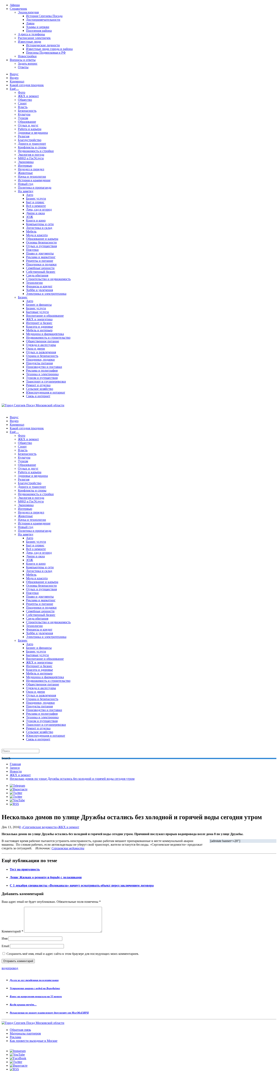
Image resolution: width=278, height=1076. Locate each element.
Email (5, 946)
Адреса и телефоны (31, 34)
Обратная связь (20, 1029)
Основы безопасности (41, 242)
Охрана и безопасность (42, 356)
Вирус (14, 74)
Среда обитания (37, 275)
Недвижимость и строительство (48, 337)
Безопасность (27, 110)
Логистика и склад (39, 228)
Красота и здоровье (39, 326)
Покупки (32, 249)
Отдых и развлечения (41, 352)
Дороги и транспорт (32, 143)
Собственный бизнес (40, 271)
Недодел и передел (31, 169)
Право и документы (40, 253)
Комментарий (12, 931)
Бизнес (22, 297)
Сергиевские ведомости (67, 848)
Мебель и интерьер (39, 330)
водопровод (10, 968)
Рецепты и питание (39, 260)
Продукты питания (39, 363)
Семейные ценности (40, 268)
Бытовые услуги (37, 312)
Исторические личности (43, 45)
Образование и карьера (42, 238)
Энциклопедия (28, 12)
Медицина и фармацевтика (45, 334)
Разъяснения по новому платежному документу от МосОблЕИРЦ (49, 1012)
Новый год (25, 184)
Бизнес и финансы (39, 304)
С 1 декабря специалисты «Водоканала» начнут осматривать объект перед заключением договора (82, 885)
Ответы (23, 67)
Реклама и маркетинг (41, 257)
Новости (16, 771)
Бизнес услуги (36, 198)
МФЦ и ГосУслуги (31, 158)
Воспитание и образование (45, 315)
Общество (25, 99)
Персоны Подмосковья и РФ (46, 52)
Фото (21, 92)
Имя (5, 938)
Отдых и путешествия (41, 246)
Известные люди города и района (49, 49)
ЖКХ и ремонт (28, 96)
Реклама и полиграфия (42, 370)
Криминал (17, 81)
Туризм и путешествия (42, 378)
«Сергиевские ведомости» (40, 827)
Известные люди (29, 41)
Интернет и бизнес (39, 323)
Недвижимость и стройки (36, 151)
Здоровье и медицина (33, 132)
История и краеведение (34, 180)
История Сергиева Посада (44, 16)
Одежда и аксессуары (41, 345)
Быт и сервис (35, 202)
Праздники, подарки (40, 359)
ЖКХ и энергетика (39, 319)
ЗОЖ (29, 217)
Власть (22, 107)
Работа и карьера (29, 129)
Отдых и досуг (28, 125)
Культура (24, 114)
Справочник (18, 8)
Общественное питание (42, 341)
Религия (23, 136)
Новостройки (27, 56)
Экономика (26, 162)
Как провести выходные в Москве (33, 1040)
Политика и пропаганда (34, 187)
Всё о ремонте (36, 206)
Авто (29, 195)
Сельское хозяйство (39, 389)
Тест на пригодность (25, 869)
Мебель (31, 231)
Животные (25, 173)
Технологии (34, 282)
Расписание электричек (34, 38)
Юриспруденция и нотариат (45, 392)
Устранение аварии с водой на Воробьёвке (35, 988)
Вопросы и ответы (23, 60)
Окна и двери (35, 348)
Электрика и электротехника (46, 293)
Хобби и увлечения (39, 290)
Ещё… (14, 88)
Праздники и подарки (41, 264)
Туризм (23, 118)
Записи (15, 767)
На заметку (25, 191)
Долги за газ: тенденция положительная (34, 980)
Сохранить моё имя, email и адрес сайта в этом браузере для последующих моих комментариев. (73, 953)
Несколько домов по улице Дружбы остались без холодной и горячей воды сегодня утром (72, 778)
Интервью (25, 165)
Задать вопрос (27, 63)
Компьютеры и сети (40, 224)
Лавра (30, 23)
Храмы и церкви (37, 27)
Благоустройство (29, 140)
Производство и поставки (44, 367)
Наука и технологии (32, 176)
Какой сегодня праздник (27, 85)
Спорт (22, 103)
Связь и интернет (38, 396)
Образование (27, 121)
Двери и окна (35, 213)
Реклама (15, 1037)
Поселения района (39, 30)
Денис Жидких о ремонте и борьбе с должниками (46, 877)
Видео (14, 77)
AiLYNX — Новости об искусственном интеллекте (54, 1054)
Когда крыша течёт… (23, 1004)
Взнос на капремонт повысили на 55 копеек (36, 996)
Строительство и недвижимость (48, 279)
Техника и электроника (42, 374)
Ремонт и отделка (38, 385)
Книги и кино (36, 220)
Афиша (15, 5)
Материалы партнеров (25, 1033)
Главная (15, 764)
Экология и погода (31, 154)
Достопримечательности (43, 19)
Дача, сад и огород (39, 209)
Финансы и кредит (39, 286)
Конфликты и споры (32, 147)
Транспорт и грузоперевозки (46, 381)
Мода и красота (37, 235)
